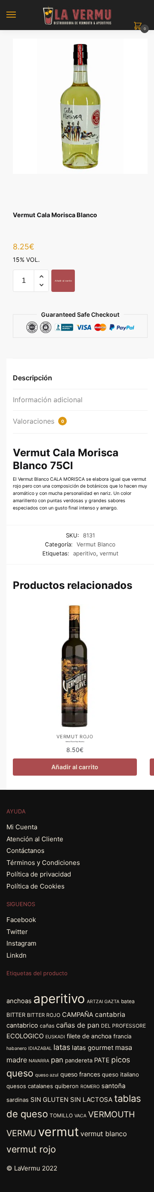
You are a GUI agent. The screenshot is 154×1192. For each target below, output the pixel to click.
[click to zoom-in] (80, 106)
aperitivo (84, 553)
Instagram (21, 943)
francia (122, 1036)
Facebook (21, 920)
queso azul (47, 1075)
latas (61, 1047)
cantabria (110, 1014)
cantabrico (22, 1025)
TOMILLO (61, 1115)
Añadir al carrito (63, 280)
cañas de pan (77, 1025)
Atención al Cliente (34, 839)
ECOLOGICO (25, 1036)
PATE (102, 1060)
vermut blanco (103, 1133)
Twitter (17, 932)
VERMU (21, 1133)
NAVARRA (39, 1061)
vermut (109, 553)
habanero (16, 1048)
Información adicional (48, 399)
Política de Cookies (35, 886)
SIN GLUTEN (49, 1100)
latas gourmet (92, 1048)
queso (19, 1073)
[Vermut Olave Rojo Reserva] (75, 666)
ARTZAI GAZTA (103, 1001)
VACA (80, 1116)
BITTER (15, 1014)
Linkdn (16, 955)
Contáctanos (25, 850)
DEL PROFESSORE (123, 1025)
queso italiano (120, 1074)
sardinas (17, 1099)
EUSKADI (55, 1037)
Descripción (32, 377)
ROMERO (90, 1086)
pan (57, 1060)
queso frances (80, 1074)
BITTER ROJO (43, 1015)
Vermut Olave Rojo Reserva (74, 742)
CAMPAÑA (77, 1015)
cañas (47, 1025)
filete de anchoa (89, 1036)
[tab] (80, 378)
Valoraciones (38, 421)
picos (120, 1059)
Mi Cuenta (21, 827)
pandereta (78, 1060)
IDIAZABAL (40, 1048)
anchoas (19, 1001)
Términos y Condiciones (43, 862)
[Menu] (19, 15)
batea (128, 1001)
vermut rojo (31, 1149)
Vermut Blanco (96, 544)
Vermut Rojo (74, 737)
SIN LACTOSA (91, 1100)
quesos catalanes (29, 1086)
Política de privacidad (38, 874)
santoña (113, 1086)
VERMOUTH (111, 1114)
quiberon (67, 1086)
